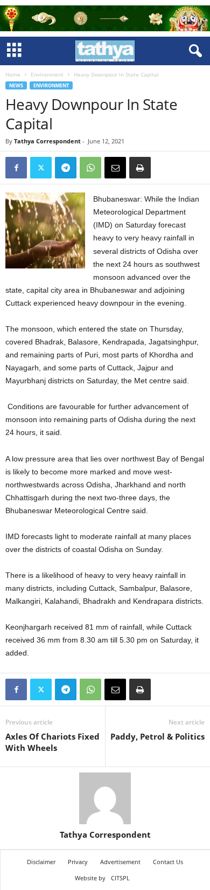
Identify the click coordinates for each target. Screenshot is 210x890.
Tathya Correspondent (47, 141)
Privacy (78, 862)
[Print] (140, 167)
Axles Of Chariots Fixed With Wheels (52, 742)
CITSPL (120, 878)
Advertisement (120, 862)
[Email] (115, 167)
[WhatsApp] (90, 167)
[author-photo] (105, 798)
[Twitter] (41, 167)
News (16, 85)
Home (12, 74)
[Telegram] (65, 167)
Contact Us (168, 862)
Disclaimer (41, 862)
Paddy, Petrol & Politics (157, 736)
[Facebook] (16, 167)
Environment (47, 74)
